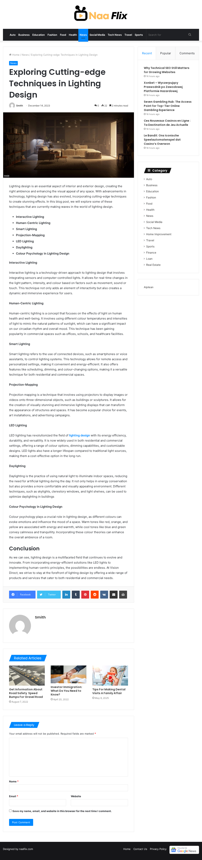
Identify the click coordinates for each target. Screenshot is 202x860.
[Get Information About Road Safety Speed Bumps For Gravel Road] (27, 675)
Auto (13, 34)
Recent (147, 53)
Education (38, 34)
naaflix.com (26, 849)
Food (63, 34)
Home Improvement (158, 234)
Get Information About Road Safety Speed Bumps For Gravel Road (26, 693)
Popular (165, 53)
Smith (19, 105)
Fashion (52, 34)
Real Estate (153, 264)
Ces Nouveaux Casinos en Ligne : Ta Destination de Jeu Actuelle (167, 123)
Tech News (115, 34)
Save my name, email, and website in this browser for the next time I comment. (62, 811)
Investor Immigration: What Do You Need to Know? (66, 690)
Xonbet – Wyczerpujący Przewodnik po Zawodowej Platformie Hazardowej (163, 87)
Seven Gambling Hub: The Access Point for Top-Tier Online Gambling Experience (168, 106)
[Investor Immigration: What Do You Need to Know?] (68, 674)
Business (24, 34)
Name (14, 781)
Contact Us (140, 849)
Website (76, 796)
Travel (128, 34)
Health (73, 34)
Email (13, 796)
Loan (149, 258)
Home (15, 54)
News (83, 34)
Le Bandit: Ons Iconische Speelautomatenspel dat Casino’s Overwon (162, 139)
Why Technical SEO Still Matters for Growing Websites (166, 70)
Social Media (97, 34)
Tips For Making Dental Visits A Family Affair (108, 691)
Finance (151, 252)
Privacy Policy (158, 849)
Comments (187, 53)
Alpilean (148, 287)
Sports (139, 34)
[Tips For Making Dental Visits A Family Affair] (110, 675)
